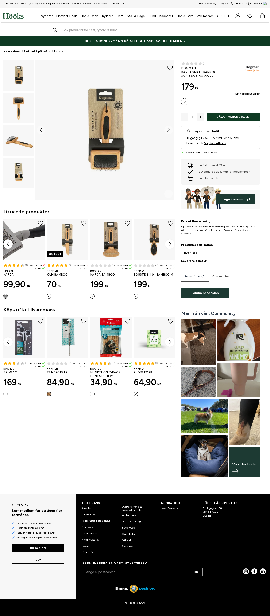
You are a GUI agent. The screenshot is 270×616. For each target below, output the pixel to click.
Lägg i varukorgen (233, 116)
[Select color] (49, 296)
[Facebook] (254, 571)
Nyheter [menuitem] (46, 16)
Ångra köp (127, 546)
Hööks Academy (169, 508)
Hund (17, 51)
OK (196, 572)
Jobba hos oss (89, 533)
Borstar (59, 51)
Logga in (224, 3)
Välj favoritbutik (215, 143)
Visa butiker (231, 138)
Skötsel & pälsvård (37, 51)
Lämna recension (205, 293)
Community (220, 276)
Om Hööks (87, 527)
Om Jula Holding (131, 521)
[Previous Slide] (41, 130)
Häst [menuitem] (120, 16)
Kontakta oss (88, 514)
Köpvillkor (86, 508)
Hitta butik (241, 3)
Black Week (128, 527)
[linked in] (263, 571)
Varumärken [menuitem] (205, 16)
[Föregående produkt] (8, 244)
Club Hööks (128, 534)
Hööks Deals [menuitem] (90, 16)
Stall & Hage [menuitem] (136, 16)
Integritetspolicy (90, 539)
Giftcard (126, 540)
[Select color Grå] (5, 296)
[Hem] (21, 15)
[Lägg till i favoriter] (170, 67)
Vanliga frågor (129, 515)
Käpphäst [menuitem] (166, 16)
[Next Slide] (168, 130)
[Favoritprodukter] (250, 15)
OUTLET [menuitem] (223, 16)
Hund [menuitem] (152, 16)
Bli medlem (38, 548)
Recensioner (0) (195, 276)
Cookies (85, 546)
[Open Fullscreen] (168, 194)
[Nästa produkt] (169, 244)
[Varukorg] (262, 15)
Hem (6, 51)
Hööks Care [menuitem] (185, 16)
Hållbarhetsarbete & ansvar (96, 520)
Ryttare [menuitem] (107, 16)
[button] (18, 75)
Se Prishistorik (247, 94)
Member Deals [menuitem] (66, 16)
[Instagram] (246, 571)
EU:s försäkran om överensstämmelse (132, 508)
